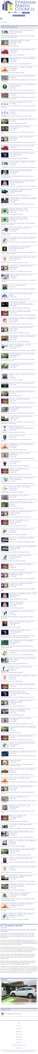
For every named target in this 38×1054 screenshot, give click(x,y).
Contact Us (19, 1028)
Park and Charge (27, 941)
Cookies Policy (19, 1042)
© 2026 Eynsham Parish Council (19, 1045)
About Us (19, 1025)
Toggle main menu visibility (1, 18)
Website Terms (19, 1037)
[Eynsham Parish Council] (19, 10)
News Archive (19, 1031)
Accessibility (19, 1039)
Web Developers (18, 1048)
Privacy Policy (19, 1034)
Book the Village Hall (19, 15)
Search (26, 12)
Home (19, 1023)
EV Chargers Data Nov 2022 (13, 1013)
